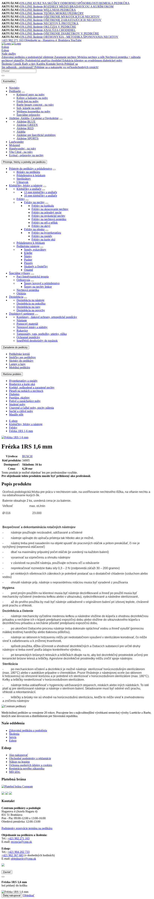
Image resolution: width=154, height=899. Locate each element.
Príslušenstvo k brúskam (31, 175)
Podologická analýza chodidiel (43, 60)
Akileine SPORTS (27, 138)
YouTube (76, 40)
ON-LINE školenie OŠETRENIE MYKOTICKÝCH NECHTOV (60, 16)
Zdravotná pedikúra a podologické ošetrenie (28, 57)
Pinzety (28, 263)
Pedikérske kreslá (19, 354)
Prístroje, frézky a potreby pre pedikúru (24, 162)
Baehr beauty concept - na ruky (35, 104)
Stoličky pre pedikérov (22, 357)
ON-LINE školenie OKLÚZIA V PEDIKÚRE (48, 26)
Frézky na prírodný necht (46, 212)
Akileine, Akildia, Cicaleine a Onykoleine (34, 118)
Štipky (28, 256)
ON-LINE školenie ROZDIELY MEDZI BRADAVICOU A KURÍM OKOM (66, 6)
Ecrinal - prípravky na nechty (26, 155)
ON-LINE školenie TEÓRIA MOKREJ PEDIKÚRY (52, 13)
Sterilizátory (24, 178)
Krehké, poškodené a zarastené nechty (31, 387)
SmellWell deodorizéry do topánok (37, 340)
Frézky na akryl (41, 226)
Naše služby (9, 53)
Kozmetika (9, 81)
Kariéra (41, 63)
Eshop (5, 47)
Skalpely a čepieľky (36, 266)
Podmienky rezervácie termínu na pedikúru (27, 828)
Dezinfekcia (16, 296)
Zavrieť (7, 872)
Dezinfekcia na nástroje (30, 300)
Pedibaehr (15, 91)
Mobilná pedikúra (19, 367)
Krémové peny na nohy (31, 94)
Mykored (14, 145)
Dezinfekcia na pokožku (31, 303)
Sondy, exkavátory (35, 249)
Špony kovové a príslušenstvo (42, 283)
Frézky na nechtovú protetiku (49, 219)
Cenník (17, 63)
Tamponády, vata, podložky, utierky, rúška (42, 333)
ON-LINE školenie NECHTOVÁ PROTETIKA (49, 23)
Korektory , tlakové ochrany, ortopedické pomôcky (47, 317)
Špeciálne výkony (19, 273)
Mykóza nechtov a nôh (91, 57)
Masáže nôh (16, 414)
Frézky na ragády (42, 236)
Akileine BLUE (26, 121)
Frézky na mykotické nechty (48, 215)
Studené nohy (17, 404)
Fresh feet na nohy (27, 101)
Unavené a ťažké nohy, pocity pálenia (31, 407)
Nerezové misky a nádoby (32, 327)
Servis (60, 63)
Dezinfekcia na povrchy (31, 310)
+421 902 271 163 (18, 838)
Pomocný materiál (27, 323)
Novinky (14, 87)
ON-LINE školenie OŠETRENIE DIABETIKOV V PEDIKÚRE (59, 33)
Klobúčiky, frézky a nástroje (25, 185)
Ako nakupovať (18, 755)
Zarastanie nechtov (65, 57)
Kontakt (51, 63)
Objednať (28, 895)
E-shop (13, 420)
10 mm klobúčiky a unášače (40, 195)
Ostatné (28, 269)
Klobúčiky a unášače (29, 188)
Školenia (7, 63)
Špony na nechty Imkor (38, 286)
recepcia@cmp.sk (21, 841)
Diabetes (14, 394)
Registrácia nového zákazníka (26, 768)
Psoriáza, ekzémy (19, 397)
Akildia (21, 131)
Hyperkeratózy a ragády (23, 380)
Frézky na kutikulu (43, 205)
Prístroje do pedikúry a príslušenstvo (30, 168)
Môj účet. (14, 771)
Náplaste (22, 320)
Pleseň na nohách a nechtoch (26, 390)
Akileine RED (25, 128)
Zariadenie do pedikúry (15, 347)
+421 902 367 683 (12, 855)
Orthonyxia (23, 279)
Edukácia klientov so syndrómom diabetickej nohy (92, 60)
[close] (3, 876)
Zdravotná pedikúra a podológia (28, 730)
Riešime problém (12, 374)
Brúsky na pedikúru (28, 172)
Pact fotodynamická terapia (33, 276)
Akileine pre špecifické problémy (36, 135)
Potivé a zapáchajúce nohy (25, 401)
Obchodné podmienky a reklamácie (30, 758)
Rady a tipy (29, 63)
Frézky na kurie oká (43, 239)
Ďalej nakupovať (12, 895)
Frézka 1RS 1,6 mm (21, 431)
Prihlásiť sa (71, 63)
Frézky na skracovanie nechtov (50, 209)
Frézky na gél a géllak (45, 222)
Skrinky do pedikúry (21, 360)
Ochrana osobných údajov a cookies (30, 765)
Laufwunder (16, 141)
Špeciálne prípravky (28, 114)
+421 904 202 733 (18, 851)
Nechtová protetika (28, 290)
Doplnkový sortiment (21, 313)
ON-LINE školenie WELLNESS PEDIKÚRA (48, 9)
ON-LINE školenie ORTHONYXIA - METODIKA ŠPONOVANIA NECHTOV (69, 36)
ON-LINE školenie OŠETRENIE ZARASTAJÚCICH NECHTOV (60, 20)
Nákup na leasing (19, 761)
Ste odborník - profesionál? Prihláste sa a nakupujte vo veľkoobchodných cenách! (50, 67)
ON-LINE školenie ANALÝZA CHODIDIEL (48, 30)
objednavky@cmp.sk (23, 858)
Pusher (28, 259)
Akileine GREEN (27, 125)
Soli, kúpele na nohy (29, 108)
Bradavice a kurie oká (22, 384)
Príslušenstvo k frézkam (31, 242)
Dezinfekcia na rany (28, 306)
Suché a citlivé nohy (21, 411)
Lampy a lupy (17, 364)
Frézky (21, 199)
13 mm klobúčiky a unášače (40, 192)
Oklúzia (21, 293)
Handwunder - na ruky (22, 148)
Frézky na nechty (34, 202)
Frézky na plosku (34, 229)
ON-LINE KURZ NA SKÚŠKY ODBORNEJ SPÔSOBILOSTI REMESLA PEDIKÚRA (75, 3)
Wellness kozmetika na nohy (33, 111)
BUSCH (27, 456)
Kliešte (28, 253)
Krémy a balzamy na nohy (32, 98)
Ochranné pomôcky (28, 337)
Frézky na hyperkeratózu (46, 232)
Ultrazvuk (22, 182)
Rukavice (22, 330)
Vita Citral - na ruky (21, 151)
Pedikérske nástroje (28, 246)
